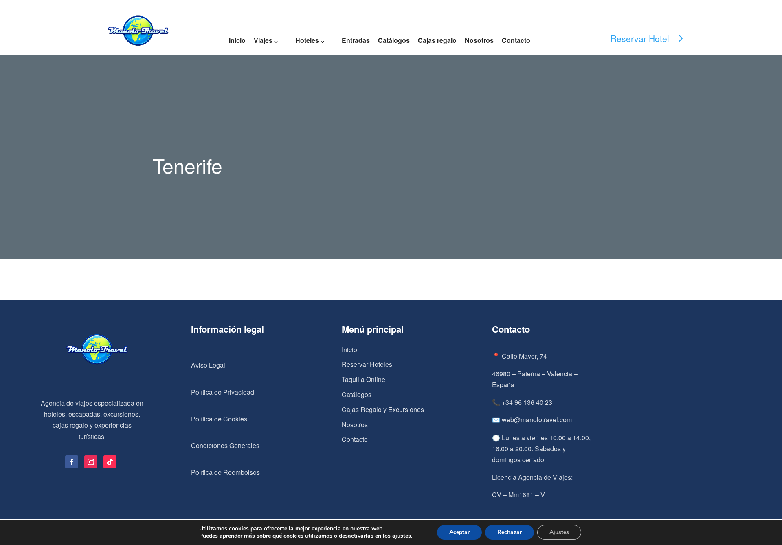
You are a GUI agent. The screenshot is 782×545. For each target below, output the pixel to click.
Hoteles (307, 40)
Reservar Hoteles (367, 364)
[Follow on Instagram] (90, 461)
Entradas (356, 40)
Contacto (516, 40)
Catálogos (394, 40)
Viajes (263, 40)
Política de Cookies (219, 419)
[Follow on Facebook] (71, 461)
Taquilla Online (363, 379)
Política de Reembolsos (225, 472)
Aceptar (459, 532)
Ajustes (559, 532)
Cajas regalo (437, 40)
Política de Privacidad (222, 392)
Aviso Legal (208, 365)
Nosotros (479, 40)
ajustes (401, 536)
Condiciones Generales (225, 445)
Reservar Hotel (640, 38)
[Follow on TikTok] (109, 461)
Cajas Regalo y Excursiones (383, 409)
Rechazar (509, 532)
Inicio (237, 40)
